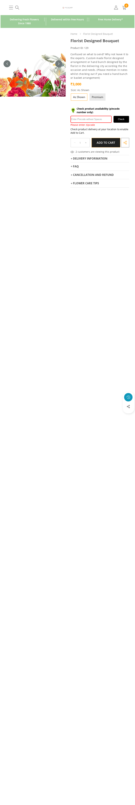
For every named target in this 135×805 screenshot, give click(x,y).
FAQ (76, 166)
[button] (128, 416)
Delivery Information (90, 158)
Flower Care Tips (86, 183)
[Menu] (11, 7)
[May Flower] (67, 7)
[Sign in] (116, 7)
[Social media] (128, 406)
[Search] (17, 7)
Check (121, 119)
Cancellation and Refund (93, 175)
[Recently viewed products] (128, 397)
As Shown (79, 97)
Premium (97, 97)
